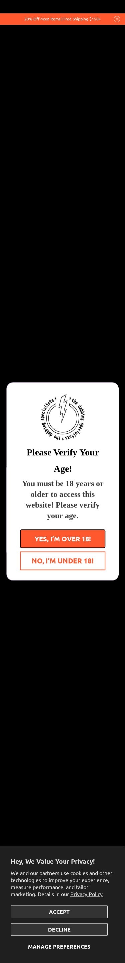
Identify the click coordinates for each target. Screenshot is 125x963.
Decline (59, 929)
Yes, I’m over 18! (62, 539)
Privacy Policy (86, 893)
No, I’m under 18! (63, 560)
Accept (59, 911)
